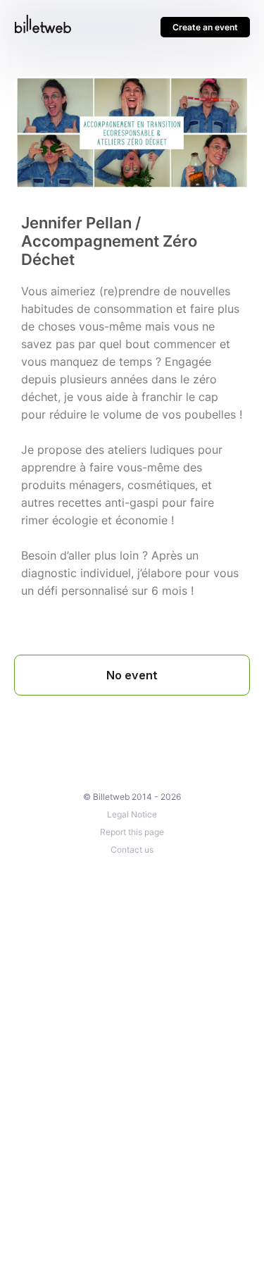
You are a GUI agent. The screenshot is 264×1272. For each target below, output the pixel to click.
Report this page (132, 832)
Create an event (205, 27)
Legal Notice (132, 814)
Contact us (132, 849)
